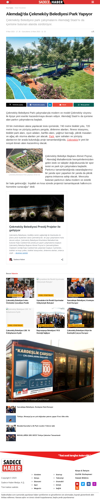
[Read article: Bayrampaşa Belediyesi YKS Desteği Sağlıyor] (51, 318)
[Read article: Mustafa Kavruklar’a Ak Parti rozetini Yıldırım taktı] (11, 428)
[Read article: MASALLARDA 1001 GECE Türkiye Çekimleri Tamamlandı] (11, 437)
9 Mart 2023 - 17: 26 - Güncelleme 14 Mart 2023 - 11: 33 (26, 32)
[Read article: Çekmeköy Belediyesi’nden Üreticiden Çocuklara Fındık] (20, 288)
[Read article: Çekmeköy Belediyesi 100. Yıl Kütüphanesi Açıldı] (20, 318)
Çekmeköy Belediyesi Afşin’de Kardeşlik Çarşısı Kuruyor (28, 399)
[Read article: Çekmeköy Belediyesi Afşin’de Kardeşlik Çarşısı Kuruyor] (81, 318)
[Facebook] (89, 484)
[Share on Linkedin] (50, 105)
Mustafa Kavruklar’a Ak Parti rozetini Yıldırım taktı (36, 426)
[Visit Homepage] (51, 2)
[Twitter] (83, 484)
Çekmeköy (72, 139)
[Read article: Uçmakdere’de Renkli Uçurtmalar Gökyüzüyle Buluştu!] (51, 288)
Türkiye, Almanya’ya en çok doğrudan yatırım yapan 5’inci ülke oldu (43, 416)
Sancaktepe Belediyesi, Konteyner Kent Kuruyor (35, 407)
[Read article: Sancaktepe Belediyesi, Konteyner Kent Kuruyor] (81, 288)
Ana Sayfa (9, 8)
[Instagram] (94, 484)
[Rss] (77, 488)
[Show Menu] (93, 2)
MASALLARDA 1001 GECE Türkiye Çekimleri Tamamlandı (38, 435)
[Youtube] (77, 484)
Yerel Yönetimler (20, 8)
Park (51, 136)
